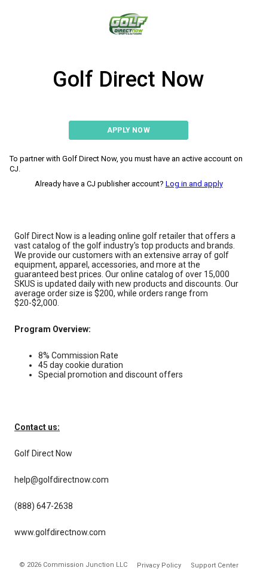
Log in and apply (194, 183)
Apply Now (128, 130)
